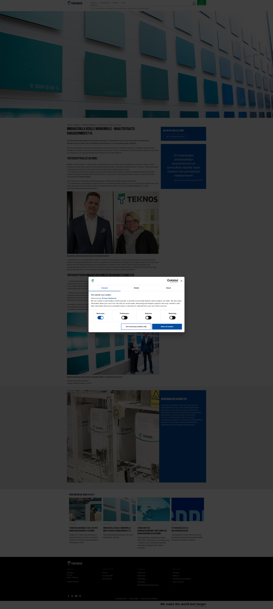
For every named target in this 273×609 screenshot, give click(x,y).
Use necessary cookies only (136, 326)
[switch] (124, 317)
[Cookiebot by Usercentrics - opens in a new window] (168, 281)
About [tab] (168, 288)
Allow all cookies (167, 326)
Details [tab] (136, 288)
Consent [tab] (104, 288)
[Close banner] (181, 281)
